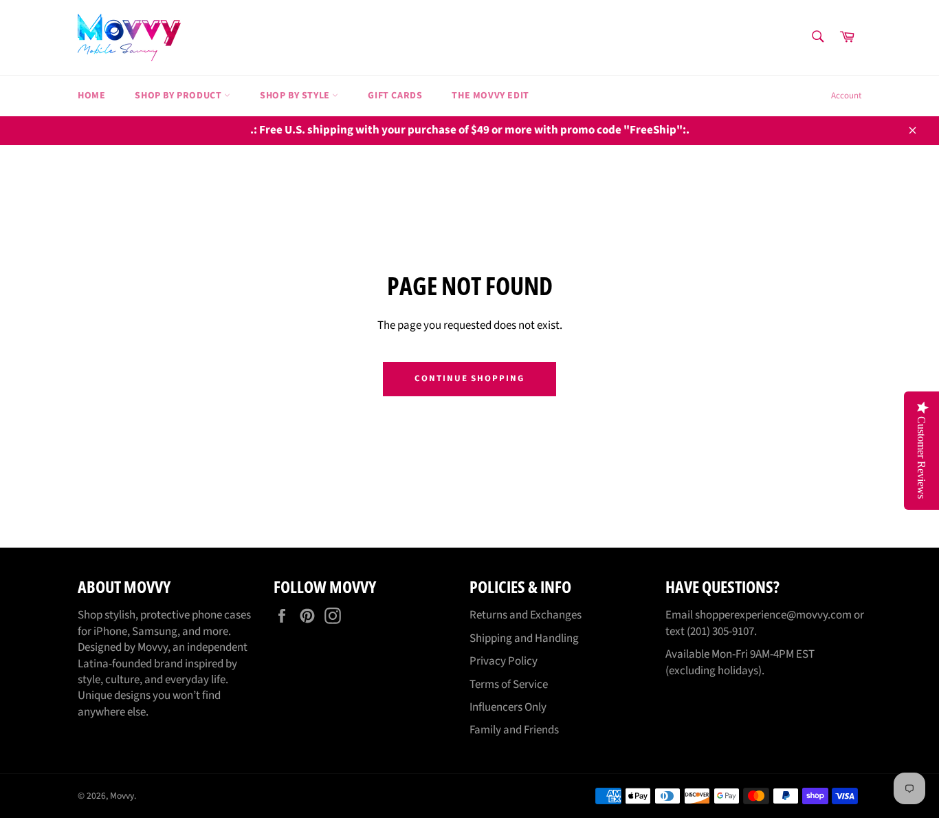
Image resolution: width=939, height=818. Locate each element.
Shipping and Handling (524, 638)
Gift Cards (395, 96)
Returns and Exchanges (526, 615)
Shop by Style (296, 96)
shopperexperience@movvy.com (773, 615)
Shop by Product (179, 96)
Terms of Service (509, 684)
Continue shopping (469, 378)
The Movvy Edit (490, 96)
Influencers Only (508, 707)
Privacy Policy (504, 661)
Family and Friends (514, 730)
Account (846, 95)
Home (91, 96)
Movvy (122, 795)
